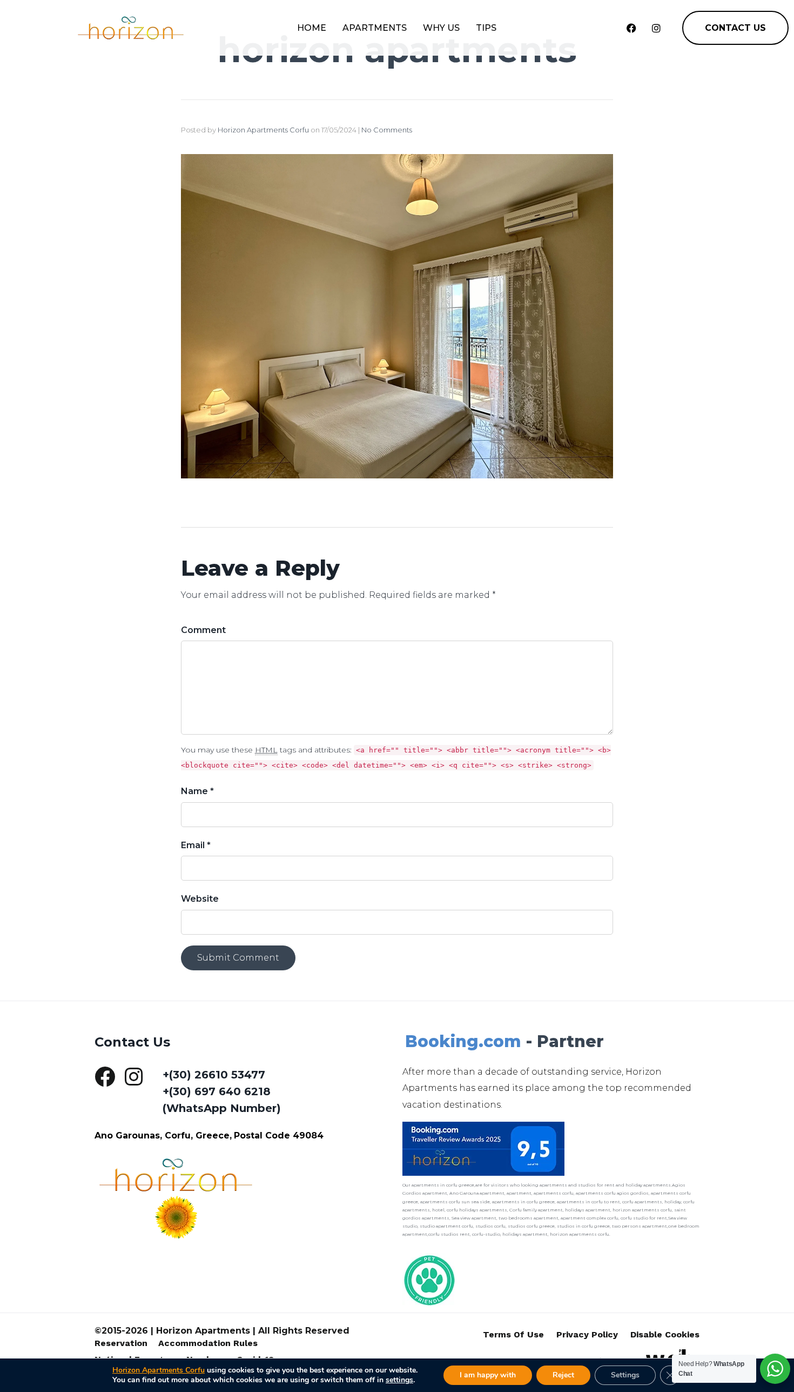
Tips (486, 28)
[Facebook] (631, 28)
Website (200, 899)
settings (399, 1380)
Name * (197, 791)
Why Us (441, 28)
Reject (563, 1375)
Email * (196, 845)
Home (311, 28)
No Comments (386, 129)
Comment (203, 630)
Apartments (374, 28)
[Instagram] (656, 28)
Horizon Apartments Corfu (263, 129)
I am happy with (488, 1375)
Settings (625, 1375)
